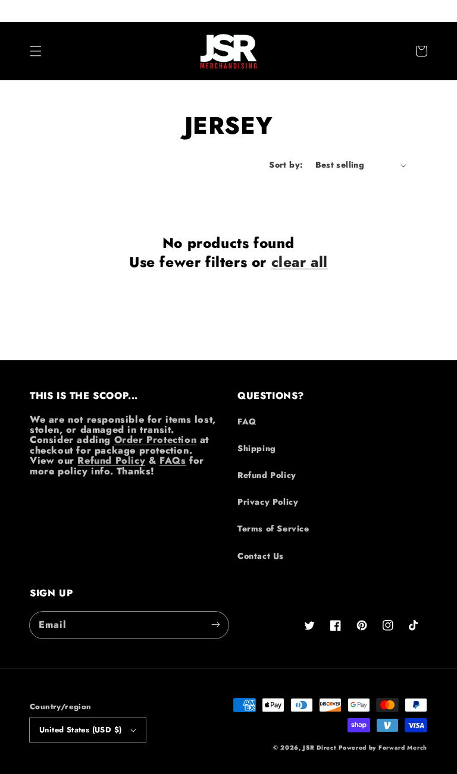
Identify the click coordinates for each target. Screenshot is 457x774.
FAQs (172, 460)
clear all (299, 262)
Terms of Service (273, 528)
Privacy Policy (267, 502)
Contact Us (260, 556)
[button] (36, 51)
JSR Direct (319, 747)
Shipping (256, 448)
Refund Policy (111, 460)
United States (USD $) (80, 729)
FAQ (246, 421)
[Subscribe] (215, 625)
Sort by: (286, 165)
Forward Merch (402, 747)
